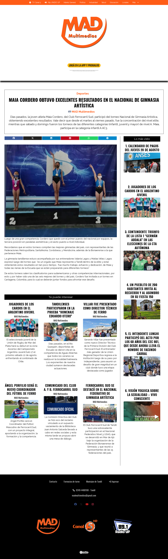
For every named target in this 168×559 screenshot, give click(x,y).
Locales (125, 2)
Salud (104, 2)
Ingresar (115, 481)
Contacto (53, 481)
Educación (114, 2)
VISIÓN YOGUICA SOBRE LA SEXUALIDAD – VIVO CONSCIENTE (143, 394)
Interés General (70, 2)
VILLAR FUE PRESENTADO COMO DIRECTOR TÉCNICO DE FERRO (100, 308)
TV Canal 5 (36, 2)
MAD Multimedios (83, 111)
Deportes (82, 93)
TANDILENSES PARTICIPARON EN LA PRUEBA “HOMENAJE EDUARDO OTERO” (61, 310)
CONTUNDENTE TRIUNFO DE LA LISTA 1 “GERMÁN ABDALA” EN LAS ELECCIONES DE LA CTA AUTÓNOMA (142, 239)
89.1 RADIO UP (54, 2)
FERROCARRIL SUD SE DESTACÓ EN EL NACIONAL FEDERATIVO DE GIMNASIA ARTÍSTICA (100, 391)
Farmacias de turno (72, 481)
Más (134, 2)
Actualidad (93, 2)
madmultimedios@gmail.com (84, 495)
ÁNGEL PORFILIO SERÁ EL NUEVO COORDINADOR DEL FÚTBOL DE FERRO (21, 389)
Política (82, 2)
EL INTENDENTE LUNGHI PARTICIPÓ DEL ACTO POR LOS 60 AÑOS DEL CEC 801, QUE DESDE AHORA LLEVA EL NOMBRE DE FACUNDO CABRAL (142, 343)
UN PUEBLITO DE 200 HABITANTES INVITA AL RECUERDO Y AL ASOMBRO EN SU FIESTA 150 (142, 290)
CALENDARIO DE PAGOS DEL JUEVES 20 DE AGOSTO (142, 147)
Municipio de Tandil (94, 481)
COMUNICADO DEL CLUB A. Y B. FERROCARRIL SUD (60, 387)
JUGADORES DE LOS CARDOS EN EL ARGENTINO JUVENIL (21, 308)
